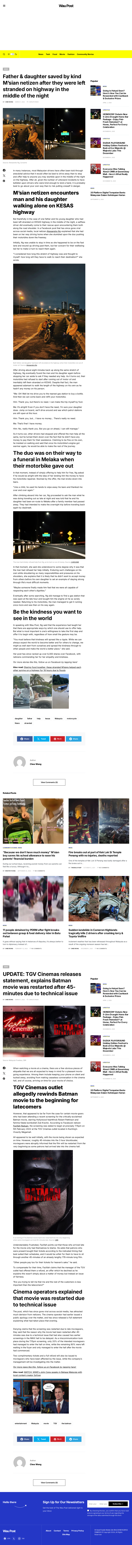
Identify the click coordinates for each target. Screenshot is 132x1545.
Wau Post (66, 6)
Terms (66, 1531)
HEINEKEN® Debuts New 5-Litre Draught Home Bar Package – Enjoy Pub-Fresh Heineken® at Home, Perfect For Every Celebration (115, 120)
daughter (19, 718)
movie (46, 1423)
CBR (56, 1240)
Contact (57, 1531)
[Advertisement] (66, 31)
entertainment (21, 1423)
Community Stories (10, 847)
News (6, 69)
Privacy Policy (77, 1531)
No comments (40, 871)
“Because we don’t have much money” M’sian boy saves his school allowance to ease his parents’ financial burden (31, 855)
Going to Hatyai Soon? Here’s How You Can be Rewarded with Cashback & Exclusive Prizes (115, 94)
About (48, 1531)
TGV (55, 1423)
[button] (4, 5)
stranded (28, 723)
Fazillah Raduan (20, 1126)
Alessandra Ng (54, 231)
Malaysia (58, 718)
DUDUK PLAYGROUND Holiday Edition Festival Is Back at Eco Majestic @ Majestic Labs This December (115, 148)
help (39, 718)
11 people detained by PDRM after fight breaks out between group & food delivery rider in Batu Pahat (31, 933)
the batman (66, 1423)
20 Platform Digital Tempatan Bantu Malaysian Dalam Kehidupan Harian (107, 193)
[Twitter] (14, 1538)
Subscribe (117, 1504)
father (29, 718)
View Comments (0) (49, 782)
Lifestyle (106, 110)
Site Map (66, 1534)
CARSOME (75, 562)
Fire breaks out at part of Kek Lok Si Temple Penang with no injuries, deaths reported (95, 854)
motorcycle (72, 718)
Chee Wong (35, 764)
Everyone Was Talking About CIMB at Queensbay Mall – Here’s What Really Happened (116, 173)
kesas (47, 718)
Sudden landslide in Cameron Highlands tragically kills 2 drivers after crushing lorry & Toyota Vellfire (96, 933)
